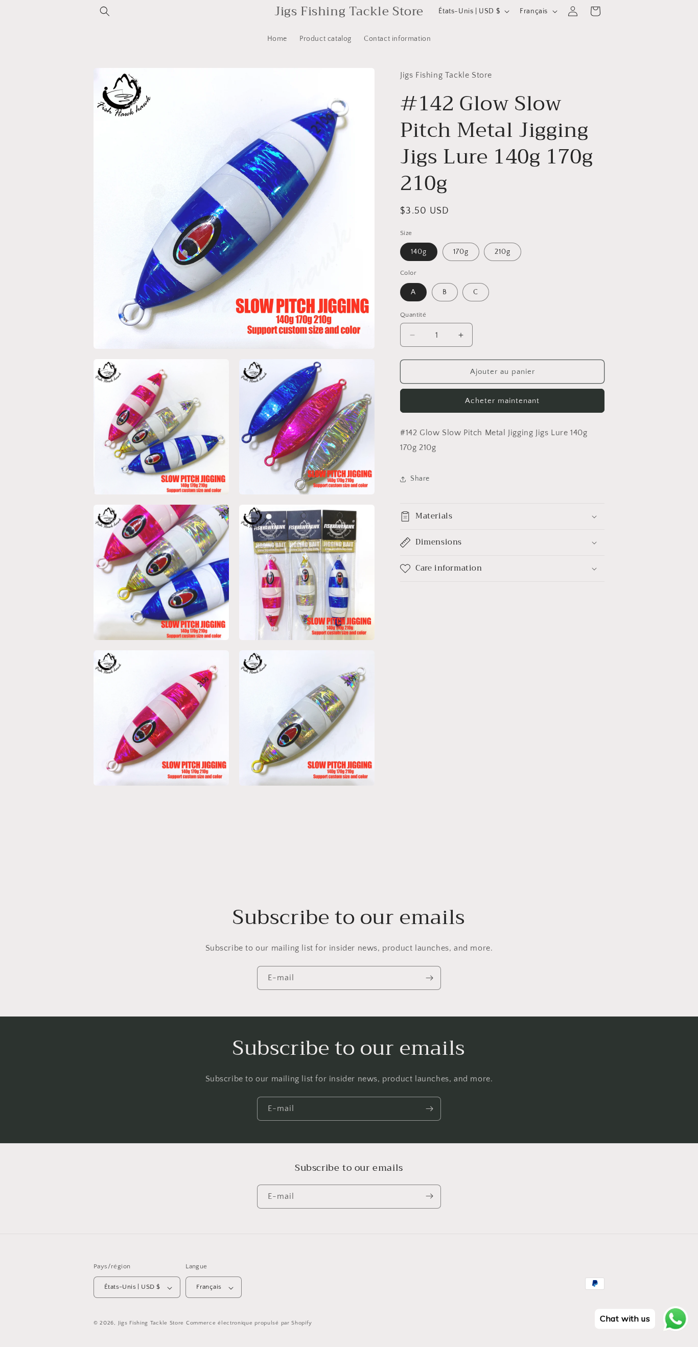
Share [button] (420, 479)
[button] (105, 11)
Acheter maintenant (502, 400)
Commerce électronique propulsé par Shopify (249, 1323)
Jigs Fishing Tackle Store (151, 1323)
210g (502, 252)
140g (419, 252)
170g (461, 252)
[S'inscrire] (429, 978)
